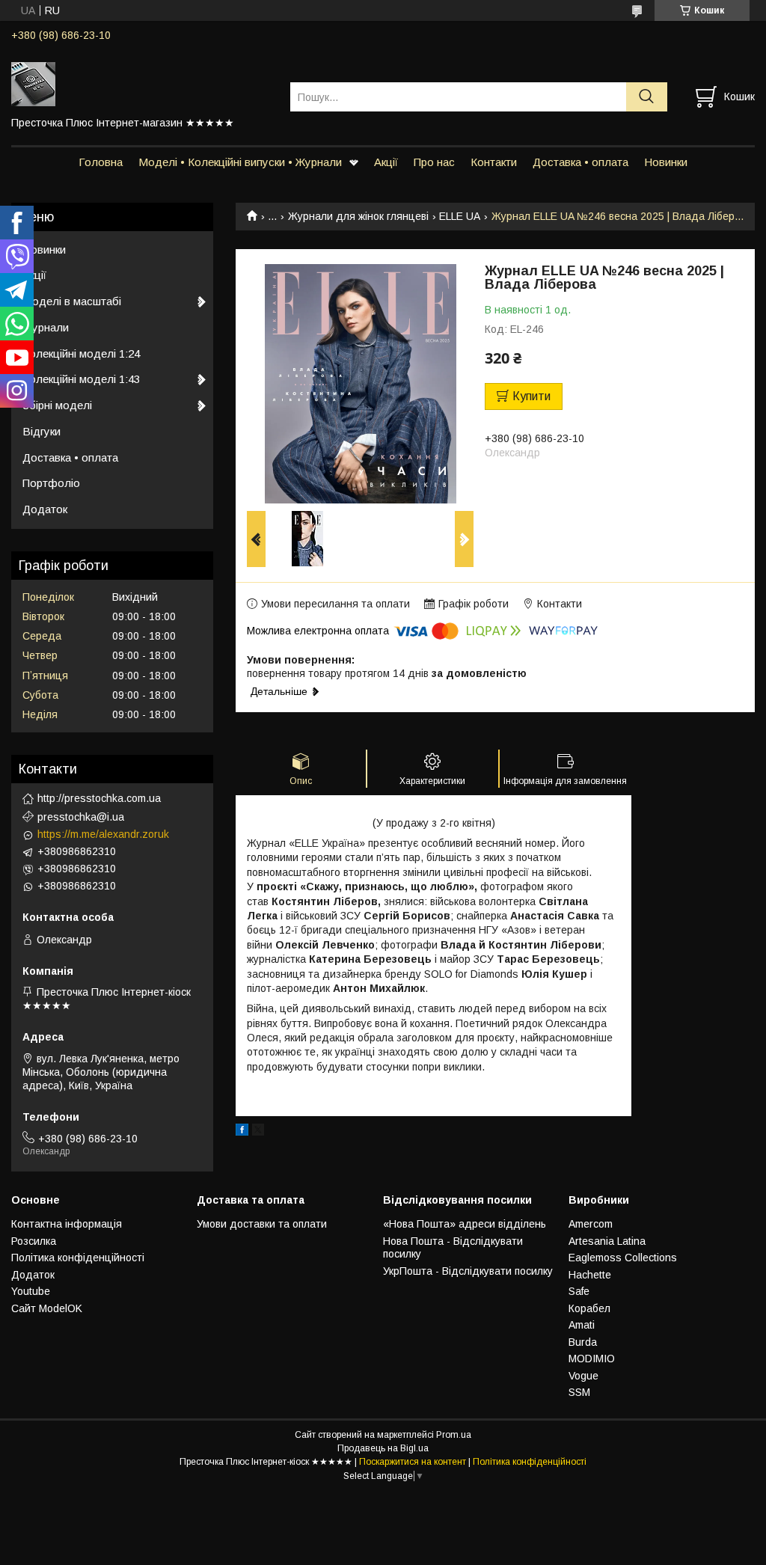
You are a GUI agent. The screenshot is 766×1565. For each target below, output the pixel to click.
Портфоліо (51, 483)
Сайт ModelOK (46, 1308)
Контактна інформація (66, 1224)
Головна (101, 162)
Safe (579, 1291)
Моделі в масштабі (71, 301)
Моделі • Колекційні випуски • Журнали (240, 162)
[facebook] (242, 1132)
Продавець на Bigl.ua (383, 1448)
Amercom (591, 1224)
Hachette (590, 1275)
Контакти (494, 162)
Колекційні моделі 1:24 (81, 353)
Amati (582, 1325)
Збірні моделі (57, 405)
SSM (579, 1392)
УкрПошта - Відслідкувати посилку (468, 1271)
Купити (531, 396)
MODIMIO (592, 1359)
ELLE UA (459, 216)
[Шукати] (646, 96)
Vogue (583, 1376)
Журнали (45, 327)
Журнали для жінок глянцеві (358, 216)
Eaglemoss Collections (623, 1258)
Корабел (589, 1308)
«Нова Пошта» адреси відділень (464, 1224)
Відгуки (41, 431)
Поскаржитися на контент (412, 1462)
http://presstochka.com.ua (99, 798)
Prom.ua (453, 1435)
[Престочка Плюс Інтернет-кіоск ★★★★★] (141, 83)
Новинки (665, 162)
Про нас (434, 162)
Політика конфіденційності (77, 1258)
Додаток (44, 509)
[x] (258, 1132)
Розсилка (33, 1241)
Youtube (30, 1291)
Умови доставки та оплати (262, 1224)
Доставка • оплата (580, 162)
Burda (583, 1342)
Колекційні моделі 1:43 (81, 379)
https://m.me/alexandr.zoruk (103, 834)
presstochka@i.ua (80, 817)
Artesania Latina (607, 1241)
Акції (386, 162)
